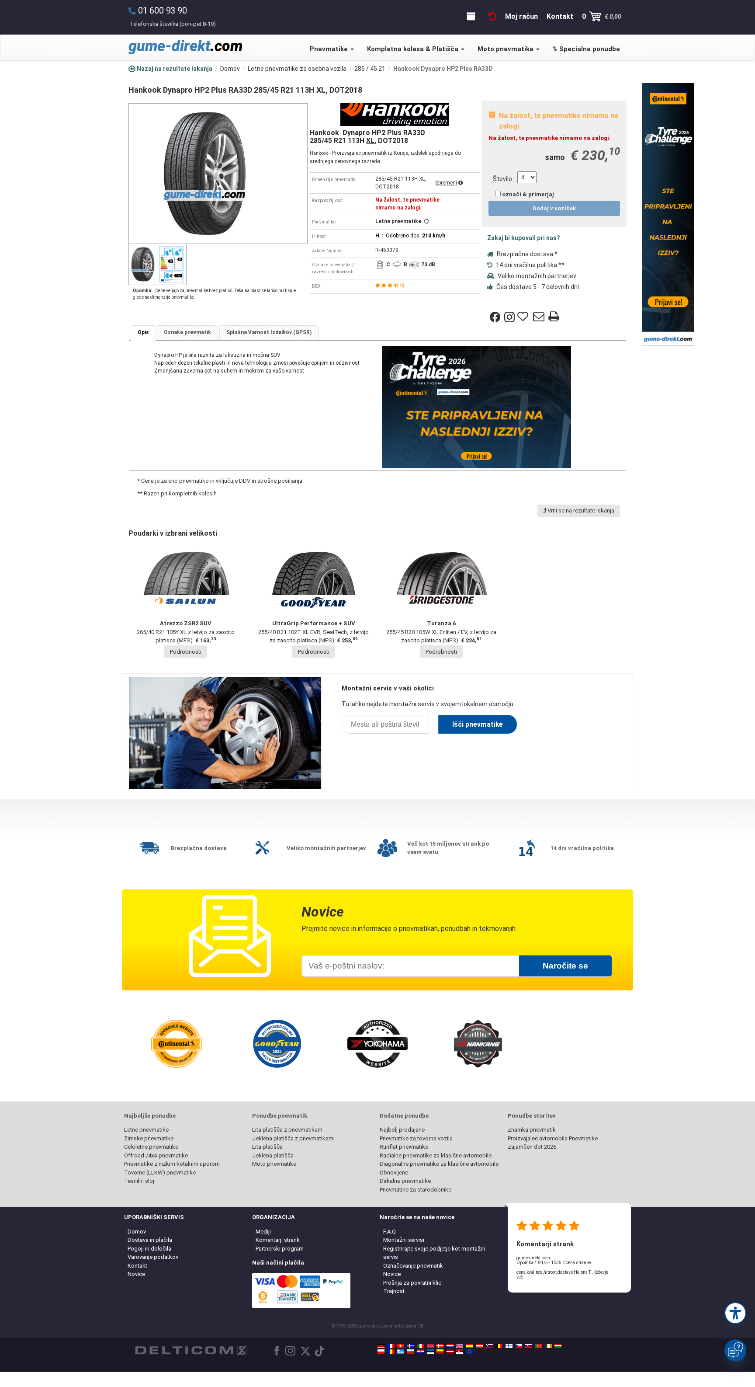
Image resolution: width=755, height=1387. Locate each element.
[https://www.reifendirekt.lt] (439, 1351)
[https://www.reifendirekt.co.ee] (430, 1351)
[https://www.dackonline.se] (410, 1346)
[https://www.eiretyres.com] (548, 1346)
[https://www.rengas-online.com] (509, 1346)
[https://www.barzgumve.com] (410, 1351)
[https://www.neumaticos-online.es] (469, 1346)
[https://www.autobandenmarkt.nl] (450, 1346)
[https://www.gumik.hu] (557, 1346)
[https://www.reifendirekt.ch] (400, 1346)
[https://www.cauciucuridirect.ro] (391, 1351)
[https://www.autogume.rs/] (459, 1351)
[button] (735, 1313)
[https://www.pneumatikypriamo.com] (528, 1346)
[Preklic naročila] (492, 16)
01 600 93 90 (162, 10)
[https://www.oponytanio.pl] (381, 1351)
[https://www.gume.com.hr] (420, 1351)
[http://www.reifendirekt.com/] (469, 1351)
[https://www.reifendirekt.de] (381, 1346)
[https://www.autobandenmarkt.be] (498, 1346)
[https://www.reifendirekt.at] (479, 1346)
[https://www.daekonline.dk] (439, 1346)
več (519, 1277)
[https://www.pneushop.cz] (518, 1346)
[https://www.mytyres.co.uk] (459, 1346)
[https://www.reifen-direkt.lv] (450, 1351)
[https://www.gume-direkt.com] (489, 1346)
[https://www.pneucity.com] (538, 1346)
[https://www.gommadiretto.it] (420, 1346)
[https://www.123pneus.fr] (391, 1346)
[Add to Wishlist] (523, 317)
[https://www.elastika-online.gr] (400, 1351)
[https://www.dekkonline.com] (430, 1346)
